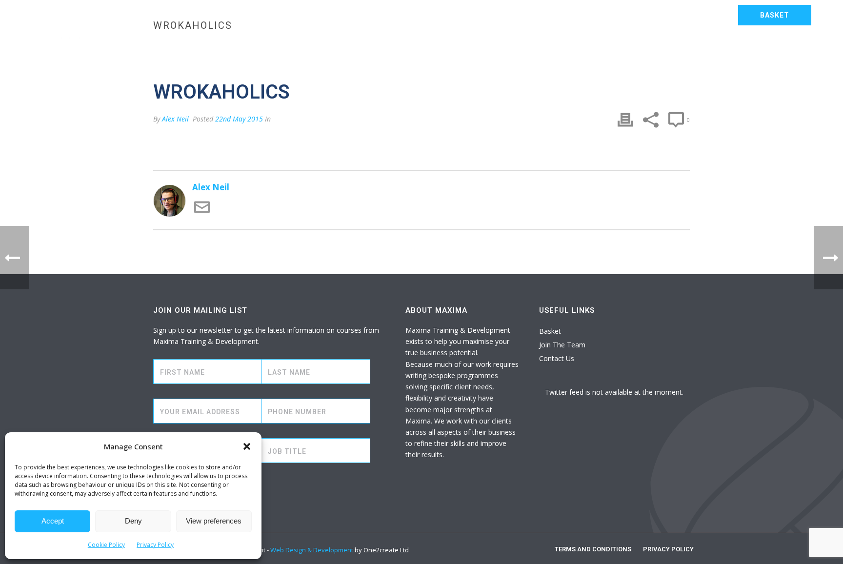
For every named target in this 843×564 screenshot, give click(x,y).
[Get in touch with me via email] (202, 212)
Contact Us (786, 46)
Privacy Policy (155, 545)
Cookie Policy (106, 545)
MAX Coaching (568, 46)
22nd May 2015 (239, 118)
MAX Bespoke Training (343, 46)
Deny (133, 521)
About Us (727, 46)
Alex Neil (175, 118)
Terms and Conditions (593, 549)
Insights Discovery (653, 46)
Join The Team (562, 344)
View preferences (213, 521)
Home (271, 46)
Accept (52, 521)
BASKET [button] (774, 15)
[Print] (625, 120)
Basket (550, 331)
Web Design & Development (311, 549)
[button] (247, 446)
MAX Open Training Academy (463, 46)
